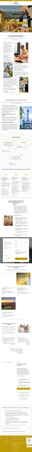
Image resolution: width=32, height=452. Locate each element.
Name (16, 240)
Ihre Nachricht (17, 250)
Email (16, 243)
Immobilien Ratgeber (5, 286)
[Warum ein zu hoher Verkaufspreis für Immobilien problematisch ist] (23, 278)
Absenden (21, 258)
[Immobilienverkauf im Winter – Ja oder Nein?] (8, 278)
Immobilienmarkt (4, 310)
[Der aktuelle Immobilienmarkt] (8, 303)
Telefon (16, 247)
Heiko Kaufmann (5, 290)
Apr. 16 (9, 313)
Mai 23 (24, 291)
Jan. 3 (9, 290)
